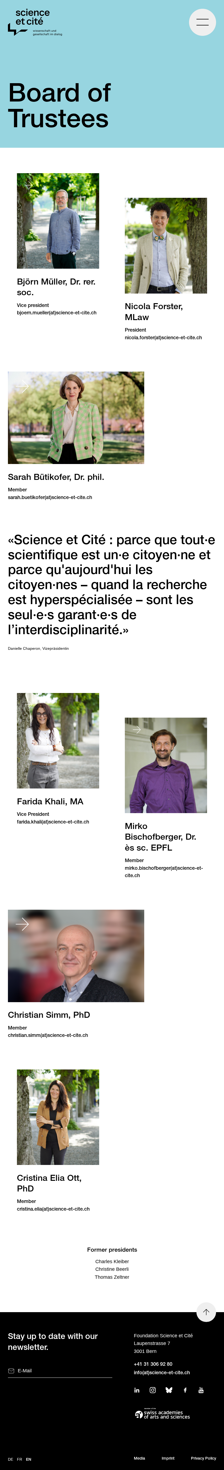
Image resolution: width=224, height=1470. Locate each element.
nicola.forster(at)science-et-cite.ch (163, 338)
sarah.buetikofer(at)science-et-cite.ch (50, 497)
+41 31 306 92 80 (153, 1364)
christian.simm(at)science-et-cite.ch (48, 1035)
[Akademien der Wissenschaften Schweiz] (175, 1413)
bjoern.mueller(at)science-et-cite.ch (56, 313)
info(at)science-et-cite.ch (162, 1373)
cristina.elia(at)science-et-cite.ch (53, 1209)
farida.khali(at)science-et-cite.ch (53, 822)
